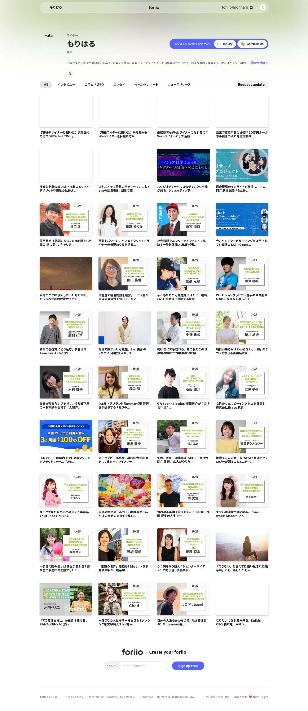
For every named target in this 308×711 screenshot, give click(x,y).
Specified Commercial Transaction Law (167, 696)
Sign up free (188, 666)
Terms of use (49, 696)
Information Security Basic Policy (111, 696)
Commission (252, 44)
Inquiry (225, 44)
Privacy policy (73, 696)
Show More (258, 62)
